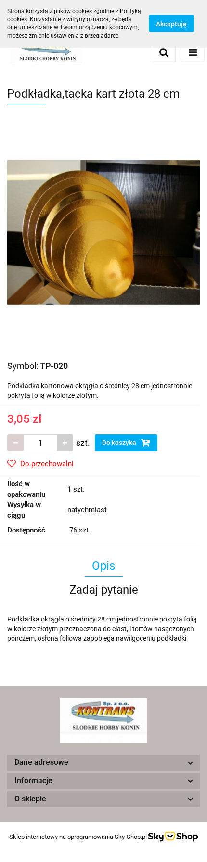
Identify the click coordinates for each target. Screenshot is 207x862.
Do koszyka (120, 442)
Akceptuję (171, 24)
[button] (103, 763)
